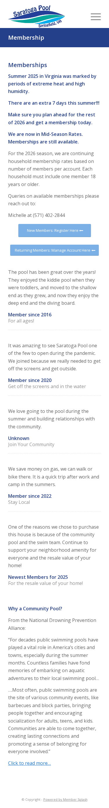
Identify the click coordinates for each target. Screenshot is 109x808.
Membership (26, 37)
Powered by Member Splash (65, 799)
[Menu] (93, 16)
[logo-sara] (37, 16)
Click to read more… (29, 763)
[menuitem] (93, 16)
